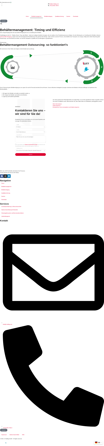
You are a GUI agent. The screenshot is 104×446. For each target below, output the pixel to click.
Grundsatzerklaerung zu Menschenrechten (11, 206)
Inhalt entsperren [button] (56, 105)
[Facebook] (2, 176)
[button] (1, 23)
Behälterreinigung (48, 16)
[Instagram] (5, 176)
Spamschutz (19, 148)
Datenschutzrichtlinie (14, 434)
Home (27, 16)
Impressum (4, 434)
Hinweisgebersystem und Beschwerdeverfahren (12, 213)
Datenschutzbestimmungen (31, 144)
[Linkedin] (9, 176)
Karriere (68, 16)
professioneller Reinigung (6, 36)
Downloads (75, 16)
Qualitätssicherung (59, 16)
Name (18, 124)
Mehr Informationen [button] (57, 104)
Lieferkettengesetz (5, 216)
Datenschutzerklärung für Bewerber (9, 209)
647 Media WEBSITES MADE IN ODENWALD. (12, 443)
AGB (23, 434)
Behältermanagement (36, 16)
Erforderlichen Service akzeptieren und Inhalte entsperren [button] (66, 107)
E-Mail (18, 129)
